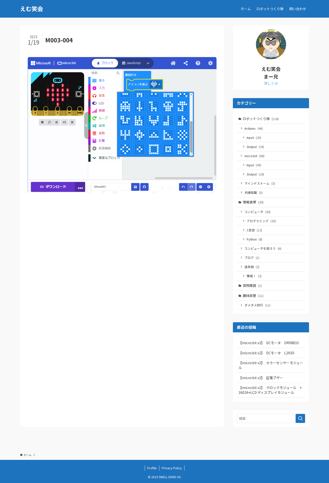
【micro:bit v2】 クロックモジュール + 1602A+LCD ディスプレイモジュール (271, 390)
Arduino (253, 128)
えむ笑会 (31, 9)
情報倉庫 (253, 202)
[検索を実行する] (300, 418)
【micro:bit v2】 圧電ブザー (260, 377)
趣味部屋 (253, 295)
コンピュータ (257, 211)
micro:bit (254, 156)
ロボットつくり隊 (261, 118)
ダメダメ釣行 (257, 305)
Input (254, 137)
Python (254, 239)
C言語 (254, 230)
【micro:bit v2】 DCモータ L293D (266, 352)
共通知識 (253, 192)
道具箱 (251, 266)
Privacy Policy (172, 468)
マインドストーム (259, 183)
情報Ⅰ (254, 276)
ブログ (251, 257)
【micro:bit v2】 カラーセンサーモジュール (270, 365)
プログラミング (261, 221)
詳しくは (271, 83)
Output (255, 146)
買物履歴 (252, 285)
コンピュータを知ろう (262, 248)
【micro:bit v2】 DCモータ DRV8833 (268, 342)
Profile (152, 468)
